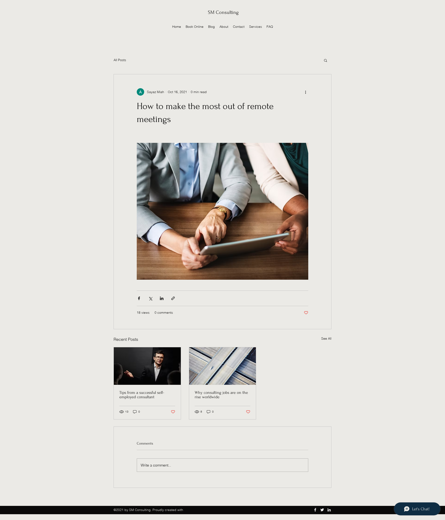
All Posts (120, 60)
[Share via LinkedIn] (161, 298)
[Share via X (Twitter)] (150, 298)
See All (326, 338)
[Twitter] (322, 509)
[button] (325, 60)
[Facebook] (315, 509)
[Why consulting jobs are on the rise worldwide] (222, 366)
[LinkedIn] (329, 509)
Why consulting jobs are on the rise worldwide (221, 394)
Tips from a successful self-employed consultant (141, 394)
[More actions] (305, 92)
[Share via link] (173, 298)
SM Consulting (223, 12)
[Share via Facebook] (139, 298)
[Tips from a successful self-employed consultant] (147, 366)
